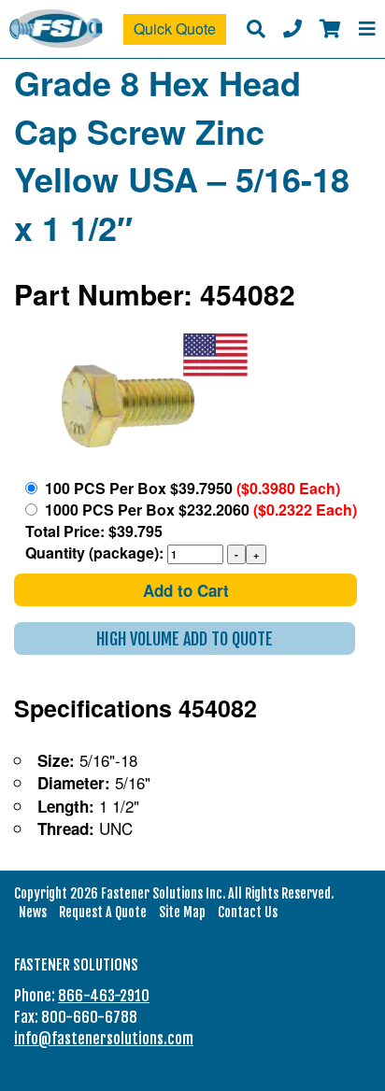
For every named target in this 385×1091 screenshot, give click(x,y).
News (33, 912)
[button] (184, 638)
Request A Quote (103, 912)
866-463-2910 (104, 995)
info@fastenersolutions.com (103, 1038)
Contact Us (248, 912)
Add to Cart (186, 590)
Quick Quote (175, 28)
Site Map (182, 912)
